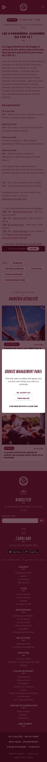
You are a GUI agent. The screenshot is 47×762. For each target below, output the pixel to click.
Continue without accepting (23, 406)
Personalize (23, 398)
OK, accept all (23, 393)
